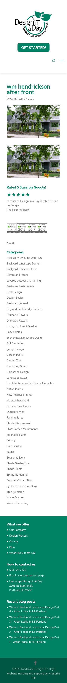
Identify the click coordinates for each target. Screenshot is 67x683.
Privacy (11, 440)
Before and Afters (17, 274)
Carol (13, 98)
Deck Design (14, 292)
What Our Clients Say (22, 552)
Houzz (10, 242)
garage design (15, 349)
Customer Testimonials (20, 286)
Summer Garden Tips (19, 480)
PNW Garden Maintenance (23, 429)
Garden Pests (15, 354)
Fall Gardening (15, 343)
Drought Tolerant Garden (22, 326)
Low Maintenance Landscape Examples (30, 383)
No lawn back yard (18, 400)
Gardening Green (17, 366)
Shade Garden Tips (18, 463)
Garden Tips (14, 360)
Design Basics (15, 297)
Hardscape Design (18, 371)
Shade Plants (14, 468)
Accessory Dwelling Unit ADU (24, 257)
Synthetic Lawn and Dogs (22, 486)
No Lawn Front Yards (19, 406)
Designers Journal (17, 303)
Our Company (17, 529)
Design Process (18, 535)
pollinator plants (16, 434)
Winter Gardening (17, 503)
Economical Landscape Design (25, 337)
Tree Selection (15, 491)
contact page (36, 575)
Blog (12, 547)
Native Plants (15, 389)
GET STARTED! (33, 47)
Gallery (13, 541)
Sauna (10, 451)
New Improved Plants (19, 394)
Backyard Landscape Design (23, 263)
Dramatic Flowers (17, 314)
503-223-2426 (17, 569)
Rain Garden (14, 446)
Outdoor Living (15, 411)
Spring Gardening (17, 474)
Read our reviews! (18, 209)
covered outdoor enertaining (24, 280)
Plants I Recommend (19, 423)
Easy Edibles (14, 331)
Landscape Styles (17, 377)
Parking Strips (15, 417)
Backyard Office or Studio (22, 269)
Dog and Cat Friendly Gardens (25, 309)
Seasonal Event (16, 457)
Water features (16, 497)
